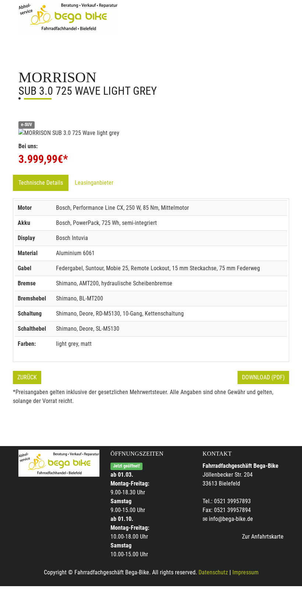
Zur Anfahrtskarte (263, 536)
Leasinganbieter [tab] (94, 182)
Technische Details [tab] (40, 182)
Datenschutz (213, 572)
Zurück (27, 377)
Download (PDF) (263, 377)
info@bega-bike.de (231, 518)
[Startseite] (68, 16)
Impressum (245, 572)
